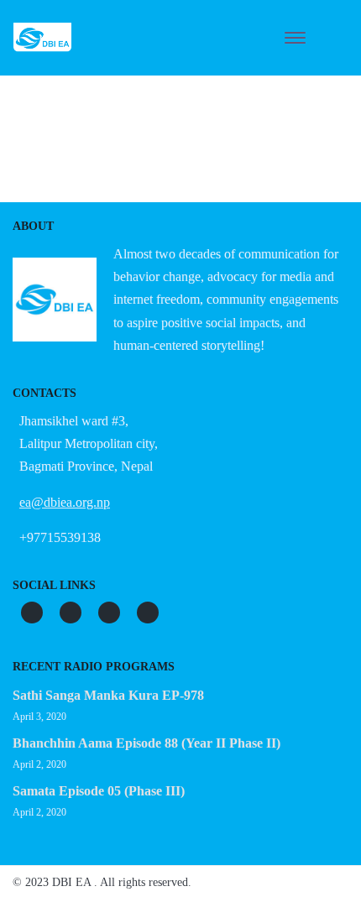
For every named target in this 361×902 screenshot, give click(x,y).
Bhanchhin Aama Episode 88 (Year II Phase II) (146, 743)
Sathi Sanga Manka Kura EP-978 (108, 695)
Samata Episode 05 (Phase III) (99, 791)
